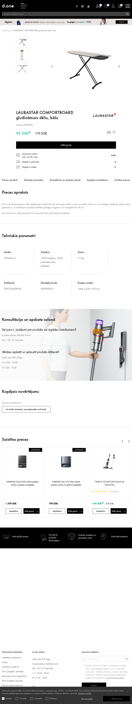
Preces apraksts (10, 180)
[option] (85, 66)
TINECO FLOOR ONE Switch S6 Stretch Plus (109, 483)
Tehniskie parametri (33, 180)
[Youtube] (88, 6)
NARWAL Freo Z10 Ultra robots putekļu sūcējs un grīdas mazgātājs (66, 483)
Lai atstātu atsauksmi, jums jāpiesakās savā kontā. (26, 409)
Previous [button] (52, 66)
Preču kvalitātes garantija (12, 680)
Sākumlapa (6, 30)
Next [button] (118, 66)
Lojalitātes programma (11, 657)
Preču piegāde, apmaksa (12, 671)
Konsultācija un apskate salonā (65, 180)
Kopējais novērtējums (97, 180)
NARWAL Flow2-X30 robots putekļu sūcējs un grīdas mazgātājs (22, 483)
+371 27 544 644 (45, 668)
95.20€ (22, 133)
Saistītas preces (122, 180)
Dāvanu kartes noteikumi (12, 685)
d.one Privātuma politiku (115, 677)
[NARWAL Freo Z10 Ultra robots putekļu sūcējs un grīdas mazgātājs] (66, 465)
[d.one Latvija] (15, 6)
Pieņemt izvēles (87, 698)
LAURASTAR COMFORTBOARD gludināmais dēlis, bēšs (34, 30)
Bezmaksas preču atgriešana (14, 676)
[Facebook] (76, 6)
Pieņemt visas (117, 698)
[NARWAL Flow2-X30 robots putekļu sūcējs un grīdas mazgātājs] (22, 465)
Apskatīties (13, 511)
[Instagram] (82, 6)
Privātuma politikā (84, 693)
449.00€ (97, 503)
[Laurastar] (104, 115)
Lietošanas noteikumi (10, 666)
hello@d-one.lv (52, 663)
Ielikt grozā (29, 511)
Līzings (4, 662)
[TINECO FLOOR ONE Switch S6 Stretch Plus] (109, 465)
